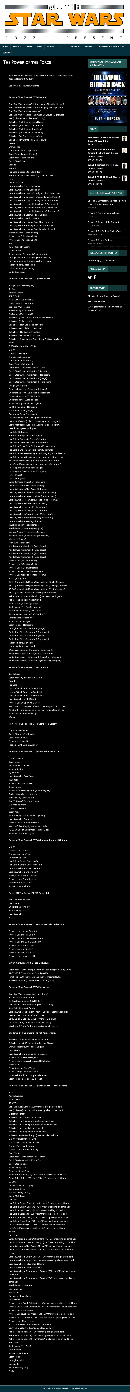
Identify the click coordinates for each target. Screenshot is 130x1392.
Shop (29, 46)
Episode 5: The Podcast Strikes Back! (105, 231)
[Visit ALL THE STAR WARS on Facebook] (94, 278)
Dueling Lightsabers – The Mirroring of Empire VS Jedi (105, 308)
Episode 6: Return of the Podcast (103, 222)
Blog (39, 46)
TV (60, 46)
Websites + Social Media (111, 46)
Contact (7, 53)
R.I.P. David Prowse (96, 301)
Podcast (17, 46)
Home (5, 46)
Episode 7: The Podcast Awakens (103, 213)
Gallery (89, 46)
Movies (50, 46)
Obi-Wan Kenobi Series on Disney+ (104, 296)
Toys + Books (73, 46)
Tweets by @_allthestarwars (101, 261)
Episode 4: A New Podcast (100, 240)
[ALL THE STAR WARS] (65, 42)
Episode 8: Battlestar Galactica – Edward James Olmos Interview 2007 (107, 202)
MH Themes (82, 1388)
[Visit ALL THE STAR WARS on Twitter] (90, 278)
